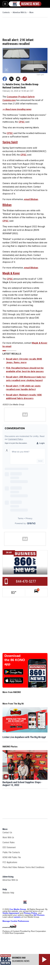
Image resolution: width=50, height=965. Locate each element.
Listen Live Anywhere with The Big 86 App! (24, 737)
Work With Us (8, 837)
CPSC (22, 122)
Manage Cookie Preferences (15, 921)
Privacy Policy (30, 913)
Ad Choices (38, 915)
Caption (39, 70)
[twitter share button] (11, 79)
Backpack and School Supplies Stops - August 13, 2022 (22, 783)
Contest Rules (8, 842)
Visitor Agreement (10, 913)
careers (17, 917)
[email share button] (18, 79)
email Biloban (31, 199)
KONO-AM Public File (11, 857)
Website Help (8, 892)
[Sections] (5, 4)
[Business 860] (25, 4)
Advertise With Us (20, 12)
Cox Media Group (17, 909)
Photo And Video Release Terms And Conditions (23, 867)
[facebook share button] (4, 79)
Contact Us (7, 832)
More (31, 12)
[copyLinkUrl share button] (24, 79)
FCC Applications (9, 862)
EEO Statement (9, 847)
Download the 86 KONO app (14, 660)
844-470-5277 (26, 581)
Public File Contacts (11, 852)
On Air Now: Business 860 (25, 569)
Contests (6, 12)
